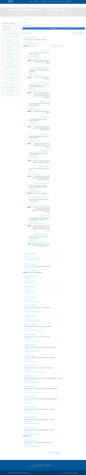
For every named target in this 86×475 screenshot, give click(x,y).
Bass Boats (10, 40)
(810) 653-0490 (32, 73)
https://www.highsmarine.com (36, 109)
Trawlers (10, 93)
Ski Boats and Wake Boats (10, 87)
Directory (65, 472)
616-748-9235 (28, 318)
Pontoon (11, 80)
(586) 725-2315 (28, 390)
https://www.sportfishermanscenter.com (38, 242)
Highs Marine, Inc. (44, 101)
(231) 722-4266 (32, 240)
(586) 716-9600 (32, 203)
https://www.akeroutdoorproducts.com (34, 330)
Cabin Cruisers (11, 46)
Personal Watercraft (11, 77)
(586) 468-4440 (28, 41)
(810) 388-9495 (28, 369)
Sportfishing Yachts (11, 90)
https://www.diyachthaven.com (36, 90)
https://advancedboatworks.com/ (32, 301)
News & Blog (60, 1)
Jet (10, 70)
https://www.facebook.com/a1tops (33, 43)
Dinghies (11, 60)
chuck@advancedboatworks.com (32, 260)
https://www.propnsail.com (35, 191)
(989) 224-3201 (32, 56)
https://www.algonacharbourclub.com (33, 351)
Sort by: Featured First (78, 33)
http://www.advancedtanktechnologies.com (35, 311)
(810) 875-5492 (28, 299)
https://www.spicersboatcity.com (36, 223)
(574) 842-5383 (28, 328)
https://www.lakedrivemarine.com (37, 141)
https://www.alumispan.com (31, 361)
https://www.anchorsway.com (31, 446)
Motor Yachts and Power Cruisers (11, 73)
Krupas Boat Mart (44, 117)
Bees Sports (46, 50)
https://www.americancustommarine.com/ (34, 371)
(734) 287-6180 (32, 189)
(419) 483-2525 (28, 309)
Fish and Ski (10, 63)
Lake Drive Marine (44, 134)
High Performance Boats (11, 67)
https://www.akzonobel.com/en (32, 340)
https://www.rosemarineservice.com (37, 205)
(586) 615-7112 (28, 349)
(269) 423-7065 (32, 107)
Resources (44, 1)
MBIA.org (37, 465)
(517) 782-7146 (32, 122)
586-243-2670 (28, 400)
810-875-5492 (28, 256)
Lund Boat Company (29, 37)
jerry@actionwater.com (30, 293)
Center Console (10, 50)
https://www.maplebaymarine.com (37, 174)
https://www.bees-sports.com (36, 58)
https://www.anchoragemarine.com (33, 423)
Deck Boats (10, 57)
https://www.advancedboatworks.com (33, 258)
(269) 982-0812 (28, 444)
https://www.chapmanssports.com (37, 75)
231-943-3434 (28, 289)
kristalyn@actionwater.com (31, 282)
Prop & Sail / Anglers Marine (41, 183)
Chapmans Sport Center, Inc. (41, 67)
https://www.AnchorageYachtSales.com (34, 433)
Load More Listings (54, 453)
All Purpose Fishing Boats (11, 33)
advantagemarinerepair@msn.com (33, 320)
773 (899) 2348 (28, 338)
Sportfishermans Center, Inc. (41, 234)
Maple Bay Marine (44, 166)
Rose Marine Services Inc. (42, 197)
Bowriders (11, 43)
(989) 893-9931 (32, 156)
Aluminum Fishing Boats (11, 36)
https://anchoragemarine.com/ (32, 413)
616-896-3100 (28, 278)
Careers (37, 1)
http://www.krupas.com (34, 124)
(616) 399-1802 (28, 411)
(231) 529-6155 (32, 172)
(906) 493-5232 (32, 88)
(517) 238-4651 (32, 139)
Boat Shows (52, 1)
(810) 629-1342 (28, 268)
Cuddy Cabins (11, 53)
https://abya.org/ (28, 402)
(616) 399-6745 (28, 421)
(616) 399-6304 (28, 432)
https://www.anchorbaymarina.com (33, 392)
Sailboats (11, 83)
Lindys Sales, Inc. (45, 151)
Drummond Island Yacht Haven (40, 83)
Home (31, 1)
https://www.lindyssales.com (35, 158)
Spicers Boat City (45, 216)
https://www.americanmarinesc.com (33, 382)
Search (54, 28)
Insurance (69, 1)
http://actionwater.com (30, 280)
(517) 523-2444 (28, 359)
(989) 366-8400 (32, 221)
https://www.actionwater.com (31, 270)
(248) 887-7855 (28, 380)
